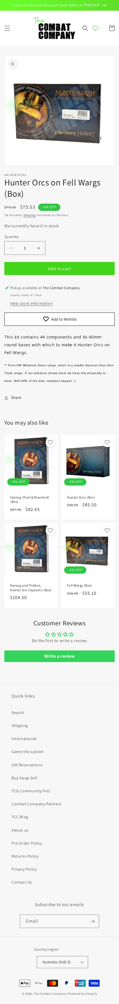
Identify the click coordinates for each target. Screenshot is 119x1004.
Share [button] (16, 397)
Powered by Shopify (82, 994)
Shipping (29, 215)
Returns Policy (25, 856)
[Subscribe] (92, 921)
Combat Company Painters (37, 803)
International (24, 738)
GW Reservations (27, 764)
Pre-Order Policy (27, 843)
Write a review (59, 656)
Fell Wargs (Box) (79, 585)
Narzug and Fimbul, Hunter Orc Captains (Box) (31, 587)
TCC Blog (20, 816)
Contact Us (22, 882)
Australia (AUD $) (57, 962)
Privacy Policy (24, 869)
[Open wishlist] (95, 28)
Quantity (11, 236)
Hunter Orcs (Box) (81, 497)
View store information (31, 303)
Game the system (28, 751)
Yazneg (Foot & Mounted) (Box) (30, 499)
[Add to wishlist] (50, 442)
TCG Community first (31, 790)
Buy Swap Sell (25, 777)
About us (20, 830)
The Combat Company (50, 994)
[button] (7, 28)
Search (18, 712)
